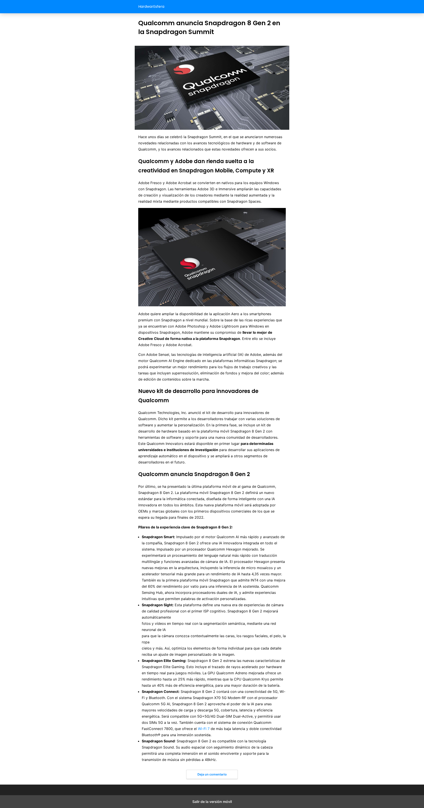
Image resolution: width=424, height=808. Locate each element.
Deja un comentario (212, 774)
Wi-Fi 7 (204, 728)
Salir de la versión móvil (212, 801)
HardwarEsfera (151, 6)
